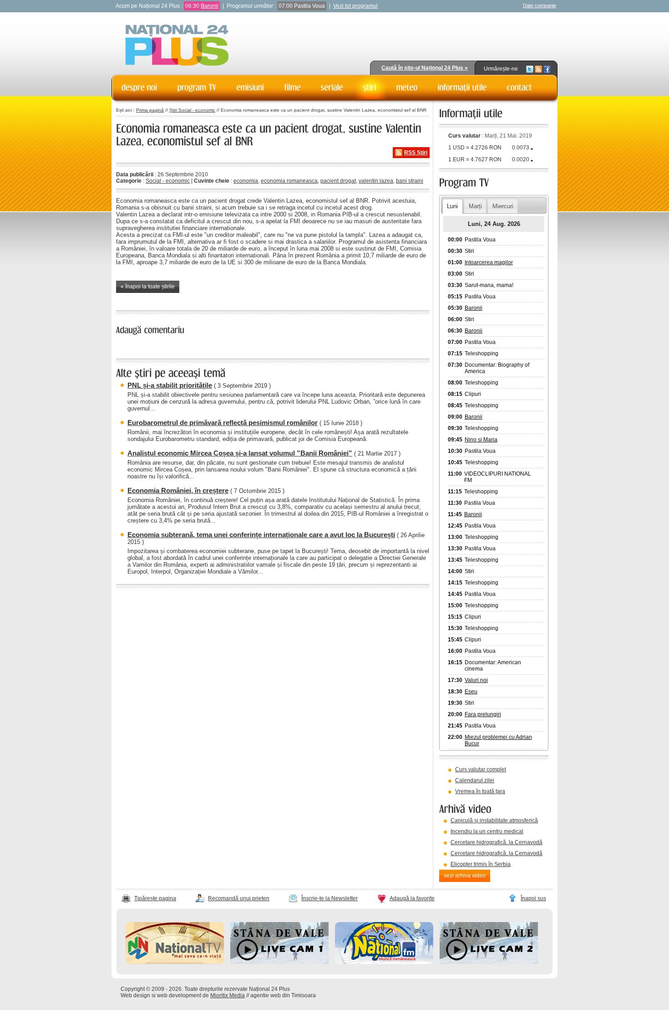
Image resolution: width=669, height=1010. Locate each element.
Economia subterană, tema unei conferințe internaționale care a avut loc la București (261, 534)
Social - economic (168, 181)
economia (245, 181)
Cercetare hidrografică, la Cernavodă (496, 842)
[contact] (519, 87)
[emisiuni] (250, 87)
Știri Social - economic (192, 110)
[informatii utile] (462, 87)
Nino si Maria (481, 439)
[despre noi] (139, 87)
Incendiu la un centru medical (487, 831)
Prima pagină (150, 110)
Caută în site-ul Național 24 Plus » (424, 68)
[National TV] (175, 962)
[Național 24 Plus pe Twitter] (529, 69)
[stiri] (369, 87)
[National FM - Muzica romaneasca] (384, 962)
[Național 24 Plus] (177, 46)
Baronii (209, 6)
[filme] (292, 87)
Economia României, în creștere (177, 490)
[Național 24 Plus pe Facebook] (547, 69)
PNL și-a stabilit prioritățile (169, 385)
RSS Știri (415, 152)
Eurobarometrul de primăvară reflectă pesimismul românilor (222, 422)
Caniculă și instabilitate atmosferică (494, 820)
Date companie (539, 5)
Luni (452, 206)
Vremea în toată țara (480, 791)
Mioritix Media (227, 995)
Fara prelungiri (483, 714)
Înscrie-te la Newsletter (329, 898)
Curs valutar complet (480, 769)
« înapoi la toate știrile (148, 286)
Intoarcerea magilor (489, 262)
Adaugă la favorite (412, 898)
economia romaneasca (289, 181)
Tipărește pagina (155, 898)
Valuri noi (476, 680)
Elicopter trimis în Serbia (481, 864)
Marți (475, 206)
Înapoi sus (533, 898)
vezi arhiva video (465, 875)
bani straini (409, 181)
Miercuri (502, 206)
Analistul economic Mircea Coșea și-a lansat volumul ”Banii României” (239, 453)
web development (179, 995)
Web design (135, 995)
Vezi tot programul (355, 6)
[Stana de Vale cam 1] (279, 962)
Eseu (471, 691)
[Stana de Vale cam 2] (489, 962)
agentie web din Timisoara (283, 995)
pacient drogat (338, 181)
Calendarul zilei (474, 780)
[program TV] (197, 87)
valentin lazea (376, 181)
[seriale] (332, 87)
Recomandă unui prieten (238, 898)
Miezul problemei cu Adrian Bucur (498, 740)
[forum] (407, 87)
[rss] (538, 69)
